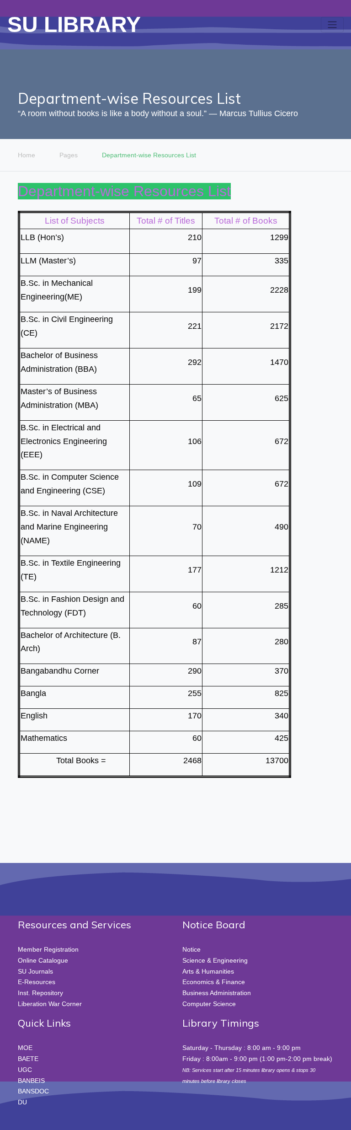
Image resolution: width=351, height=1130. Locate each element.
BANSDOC (33, 1091)
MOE (25, 1047)
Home (26, 155)
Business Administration (216, 992)
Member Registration (48, 949)
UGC (25, 1069)
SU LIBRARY (74, 24)
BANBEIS (31, 1080)
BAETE (28, 1058)
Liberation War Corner (50, 1003)
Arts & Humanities (208, 971)
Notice (191, 949)
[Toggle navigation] (332, 24)
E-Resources (36, 981)
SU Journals (35, 971)
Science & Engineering (215, 960)
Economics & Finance (213, 981)
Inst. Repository (40, 992)
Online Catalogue (43, 960)
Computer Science (209, 1003)
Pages (68, 155)
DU (22, 1102)
